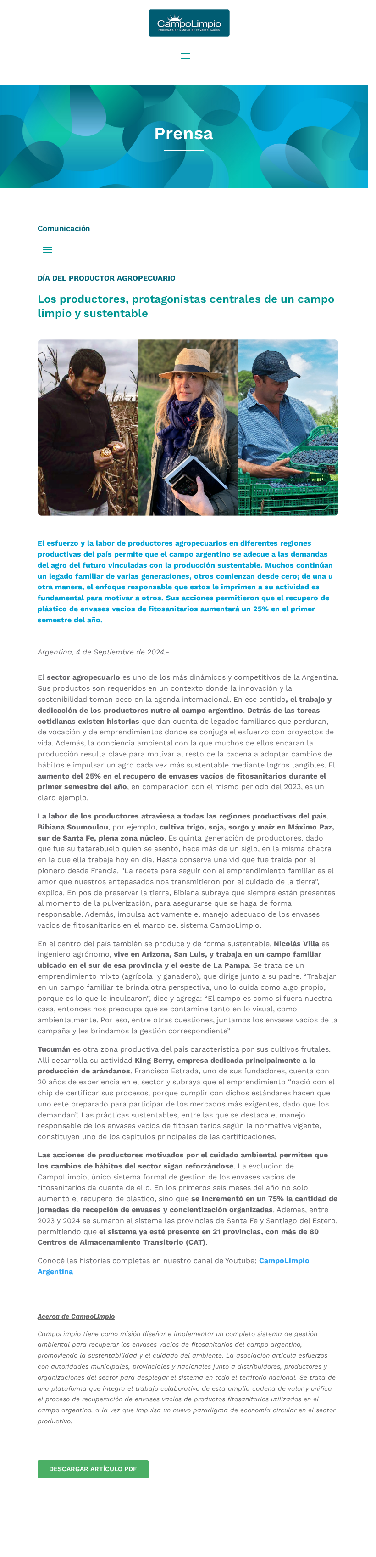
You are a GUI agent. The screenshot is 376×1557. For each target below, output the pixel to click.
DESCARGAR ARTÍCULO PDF (93, 1468)
